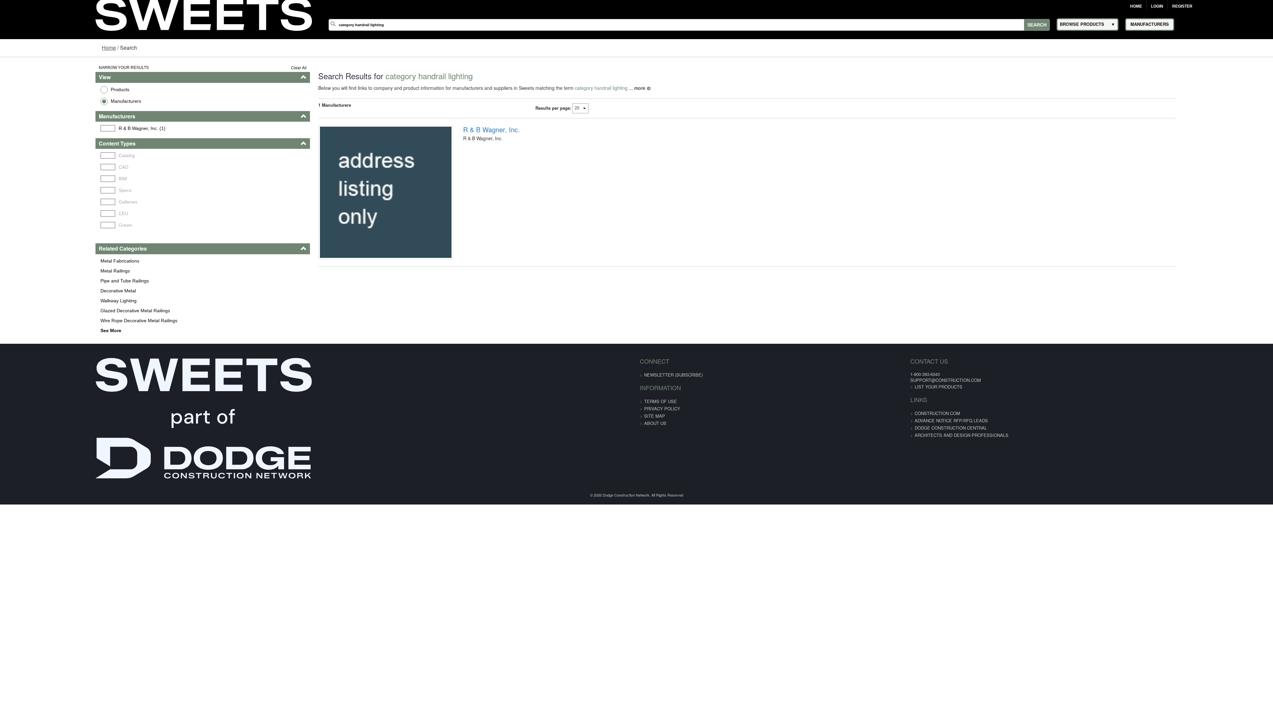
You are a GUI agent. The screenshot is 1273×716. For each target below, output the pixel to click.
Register (1182, 6)
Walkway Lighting (36, 300)
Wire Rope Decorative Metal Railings (56, 320)
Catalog (46, 155)
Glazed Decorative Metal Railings (52, 310)
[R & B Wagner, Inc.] (347, 203)
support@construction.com (760, 380)
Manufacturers (43, 101)
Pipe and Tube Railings (42, 280)
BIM (42, 178)
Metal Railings (32, 270)
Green (44, 225)
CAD (43, 167)
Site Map (654, 416)
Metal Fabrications (37, 261)
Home (1136, 6)
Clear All (249, 67)
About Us (655, 423)
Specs (44, 190)
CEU (43, 213)
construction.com (751, 413)
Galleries (47, 202)
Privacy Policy (662, 408)
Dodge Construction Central (765, 428)
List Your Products (753, 387)
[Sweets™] (203, 13)
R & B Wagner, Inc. (463, 129)
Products (37, 89)
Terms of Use (660, 401)
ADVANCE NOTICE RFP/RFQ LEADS (765, 420)
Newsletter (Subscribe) (673, 375)
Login (1157, 6)
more (590, 88)
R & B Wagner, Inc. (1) (61, 128)
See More (28, 330)
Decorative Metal (35, 290)
